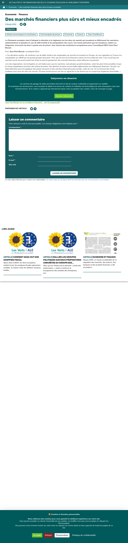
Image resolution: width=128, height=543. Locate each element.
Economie (13, 7)
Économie (68, 34)
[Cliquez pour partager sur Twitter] (21, 24)
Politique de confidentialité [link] (84, 535)
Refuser (48, 535)
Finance (23, 14)
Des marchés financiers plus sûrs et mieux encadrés (63, 19)
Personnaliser (62, 535)
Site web (12, 165)
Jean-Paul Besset (95, 34)
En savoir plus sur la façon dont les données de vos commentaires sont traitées (77, 180)
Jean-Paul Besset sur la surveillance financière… (24, 103)
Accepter (37, 535)
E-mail (12, 160)
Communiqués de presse (50, 34)
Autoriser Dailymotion (64, 96)
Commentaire (15, 127)
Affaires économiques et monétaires (21, 34)
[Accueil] (4, 7)
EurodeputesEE (54, 103)
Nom (11, 156)
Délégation (10, 29)
